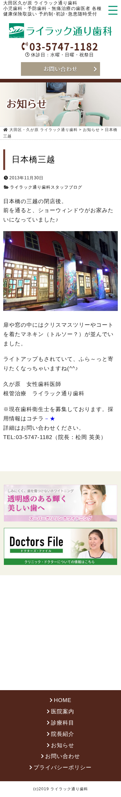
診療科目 (62, 723)
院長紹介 (62, 734)
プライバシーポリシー (63, 767)
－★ (49, 419)
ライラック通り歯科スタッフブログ (46, 187)
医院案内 (62, 711)
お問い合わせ (62, 756)
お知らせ (62, 745)
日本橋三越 (33, 159)
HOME (62, 700)
